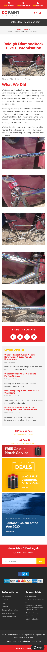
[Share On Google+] (27, 337)
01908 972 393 (30, 596)
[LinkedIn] (27, 574)
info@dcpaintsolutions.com (25, 22)
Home (18, 29)
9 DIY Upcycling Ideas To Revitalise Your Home (21, 391)
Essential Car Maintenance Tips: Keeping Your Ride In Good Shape (20, 408)
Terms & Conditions (9, 617)
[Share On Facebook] (13, 337)
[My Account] (40, 13)
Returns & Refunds (8, 613)
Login (4, 603)
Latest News (6, 600)
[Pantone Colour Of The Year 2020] (23, 514)
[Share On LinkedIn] (34, 337)
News (26, 29)
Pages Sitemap (24, 641)
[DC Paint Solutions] (10, 13)
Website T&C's (11, 641)
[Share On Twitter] (20, 337)
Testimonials (6, 596)
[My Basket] (35, 13)
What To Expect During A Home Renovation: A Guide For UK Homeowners (19, 357)
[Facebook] (20, 574)
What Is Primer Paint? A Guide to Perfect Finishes (20, 374)
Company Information (10, 610)
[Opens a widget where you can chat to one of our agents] (37, 648)
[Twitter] (23, 574)
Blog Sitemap (36, 641)
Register (5, 607)
